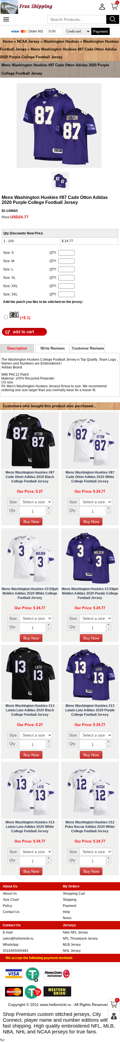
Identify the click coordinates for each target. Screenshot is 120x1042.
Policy (7, 906)
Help (66, 912)
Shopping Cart (74, 894)
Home (8, 41)
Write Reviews (52, 348)
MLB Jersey (72, 945)
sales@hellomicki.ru (18, 938)
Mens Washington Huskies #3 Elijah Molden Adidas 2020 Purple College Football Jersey (90, 593)
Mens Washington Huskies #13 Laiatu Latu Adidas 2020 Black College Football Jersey (30, 710)
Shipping (69, 900)
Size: (13, 502)
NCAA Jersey (28, 41)
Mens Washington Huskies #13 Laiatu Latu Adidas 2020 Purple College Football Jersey (90, 710)
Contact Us (11, 912)
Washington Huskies (61, 41)
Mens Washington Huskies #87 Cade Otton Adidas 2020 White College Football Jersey (90, 477)
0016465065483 (15, 951)
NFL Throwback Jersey (80, 938)
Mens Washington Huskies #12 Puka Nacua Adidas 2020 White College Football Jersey (90, 826)
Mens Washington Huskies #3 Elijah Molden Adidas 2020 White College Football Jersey (30, 593)
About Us (10, 894)
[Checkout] (113, 1016)
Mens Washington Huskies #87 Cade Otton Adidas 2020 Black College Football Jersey (30, 477)
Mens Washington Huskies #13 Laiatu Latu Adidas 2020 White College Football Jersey (30, 826)
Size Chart (11, 900)
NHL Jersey (72, 951)
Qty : (13, 510)
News (67, 918)
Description (17, 348)
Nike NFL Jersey (75, 932)
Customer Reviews (88, 348)
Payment (100, 31)
